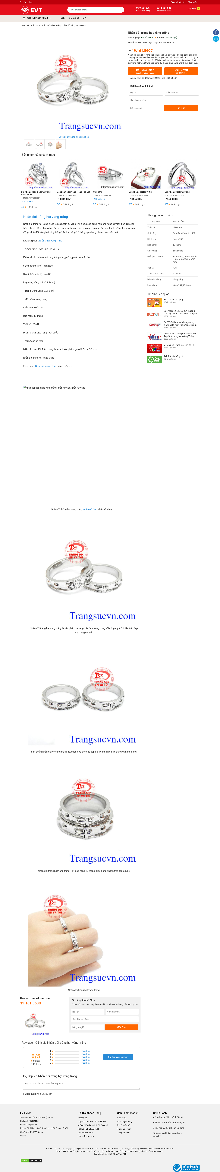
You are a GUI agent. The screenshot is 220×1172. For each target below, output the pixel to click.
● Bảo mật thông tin (175, 1122)
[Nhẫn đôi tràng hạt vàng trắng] (61, 144)
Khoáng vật (82, 1118)
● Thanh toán (159, 1122)
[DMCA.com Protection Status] (31, 1162)
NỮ (84, 18)
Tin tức (23, 2)
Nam (31, 2)
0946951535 (159, 78)
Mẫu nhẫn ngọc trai (86, 1136)
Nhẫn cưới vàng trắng (46, 366)
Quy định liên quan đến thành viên (92, 1121)
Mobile (23, 1136)
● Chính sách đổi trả (173, 1117)
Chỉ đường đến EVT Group (31, 1132)
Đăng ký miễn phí (178, 2)
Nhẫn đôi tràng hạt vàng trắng (45, 217)
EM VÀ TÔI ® (147, 37)
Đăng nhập (192, 2)
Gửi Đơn (181, 108)
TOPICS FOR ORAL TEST (88, 1129)
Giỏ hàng (193, 9)
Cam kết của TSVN (86, 1133)
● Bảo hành (158, 1128)
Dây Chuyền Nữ (123, 1125)
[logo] (38, 10)
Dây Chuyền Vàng (124, 1121)
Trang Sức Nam (124, 1129)
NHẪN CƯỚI (74, 18)
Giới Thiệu (121, 1118)
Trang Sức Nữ (123, 1133)
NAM (63, 18)
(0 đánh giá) (171, 37)
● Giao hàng (158, 1117)
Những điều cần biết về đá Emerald (93, 1125)
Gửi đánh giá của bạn (118, 1057)
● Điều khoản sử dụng (174, 1128)
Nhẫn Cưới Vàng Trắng (50, 240)
